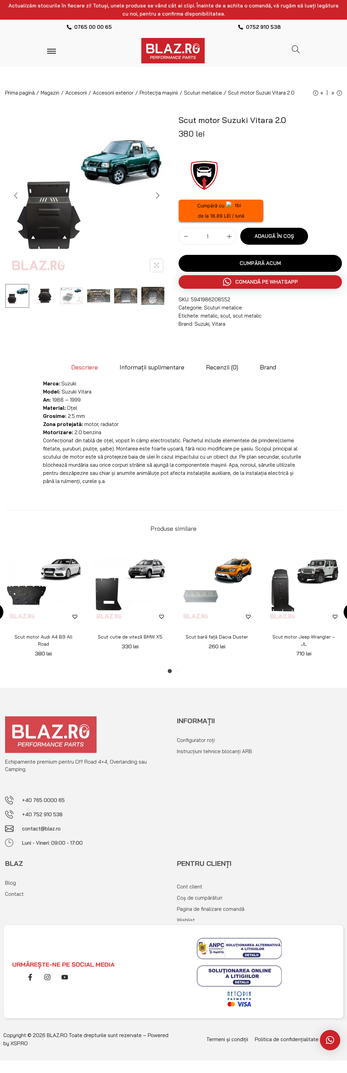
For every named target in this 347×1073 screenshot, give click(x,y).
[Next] (157, 195)
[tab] (84, 367)
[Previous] (15, 195)
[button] (260, 282)
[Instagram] (47, 974)
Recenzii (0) (222, 367)
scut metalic (247, 315)
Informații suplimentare (152, 367)
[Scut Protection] (204, 174)
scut (225, 315)
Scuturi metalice (203, 92)
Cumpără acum (260, 263)
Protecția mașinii (159, 92)
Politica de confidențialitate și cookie (297, 1039)
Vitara (218, 324)
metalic (209, 315)
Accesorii (76, 92)
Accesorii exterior (113, 92)
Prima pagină (20, 92)
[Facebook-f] (30, 974)
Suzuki (202, 324)
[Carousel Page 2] (177, 671)
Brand (268, 367)
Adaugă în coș (274, 236)
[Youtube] (65, 974)
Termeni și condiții (227, 1039)
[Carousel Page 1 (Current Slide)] (170, 671)
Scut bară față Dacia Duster (217, 637)
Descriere (84, 367)
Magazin (50, 92)
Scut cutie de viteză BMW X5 (130, 637)
